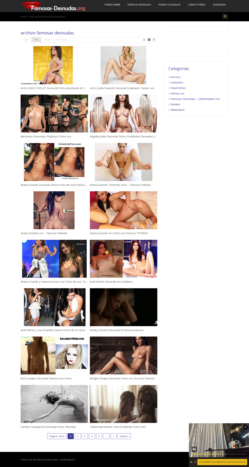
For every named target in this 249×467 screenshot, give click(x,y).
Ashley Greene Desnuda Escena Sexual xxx (117, 330)
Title (36, 39)
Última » (124, 436)
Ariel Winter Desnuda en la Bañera (111, 281)
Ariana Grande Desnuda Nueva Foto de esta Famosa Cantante (59, 185)
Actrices (176, 77)
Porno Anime (112, 4)
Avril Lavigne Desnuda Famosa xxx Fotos (46, 378)
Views (47, 39)
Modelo (175, 104)
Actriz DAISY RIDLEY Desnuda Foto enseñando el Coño (55, 88)
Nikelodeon (178, 110)
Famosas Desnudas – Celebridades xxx (195, 99)
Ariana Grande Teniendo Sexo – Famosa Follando (120, 185)
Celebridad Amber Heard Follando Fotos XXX (118, 427)
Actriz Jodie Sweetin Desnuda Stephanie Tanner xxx (122, 88)
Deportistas (178, 88)
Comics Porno (196, 4)
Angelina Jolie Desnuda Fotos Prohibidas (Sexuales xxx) (124, 136)
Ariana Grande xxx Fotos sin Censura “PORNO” (119, 233)
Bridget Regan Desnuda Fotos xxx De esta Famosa (122, 378)
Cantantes (177, 82)
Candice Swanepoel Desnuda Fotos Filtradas (48, 427)
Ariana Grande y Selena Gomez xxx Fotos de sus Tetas (55, 281)
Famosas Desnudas (139, 4)
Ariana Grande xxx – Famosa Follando (44, 233)
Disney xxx (177, 93)
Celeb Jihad (219, 4)
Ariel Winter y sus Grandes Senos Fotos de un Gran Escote (57, 330)
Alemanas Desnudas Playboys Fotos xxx (46, 136)
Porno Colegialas (169, 4)
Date (26, 39)
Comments (61, 39)
